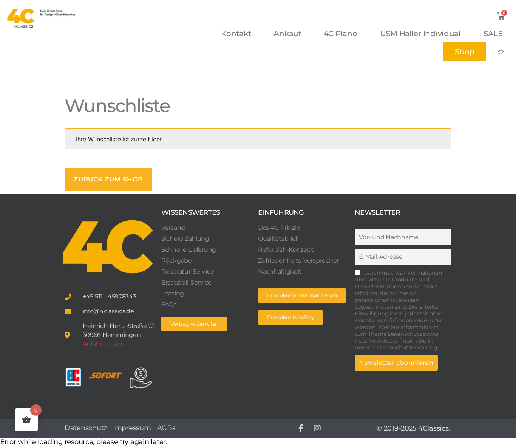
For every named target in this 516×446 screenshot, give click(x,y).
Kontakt (236, 33)
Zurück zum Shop (108, 179)
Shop (464, 51)
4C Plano (340, 33)
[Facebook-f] (300, 428)
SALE (493, 33)
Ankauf (287, 33)
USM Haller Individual (420, 33)
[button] (290, 317)
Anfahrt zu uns (104, 344)
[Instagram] (317, 428)
